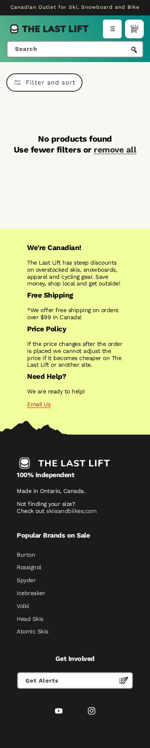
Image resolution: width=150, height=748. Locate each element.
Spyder (26, 580)
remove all (115, 150)
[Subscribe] (124, 680)
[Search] (134, 50)
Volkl (23, 606)
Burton (26, 554)
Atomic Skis (32, 631)
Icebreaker (31, 593)
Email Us (38, 404)
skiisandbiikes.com (71, 511)
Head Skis (30, 618)
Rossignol (29, 567)
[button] (112, 29)
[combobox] (75, 49)
